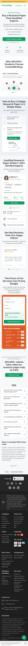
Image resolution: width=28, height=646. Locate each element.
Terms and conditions (7, 534)
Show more (13, 465)
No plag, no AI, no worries (13, 212)
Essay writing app (18, 519)
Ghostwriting (5, 584)
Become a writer (18, 521)
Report (3, 578)
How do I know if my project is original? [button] (12, 411)
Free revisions (12, 219)
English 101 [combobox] (8, 308)
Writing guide (17, 523)
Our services (5, 521)
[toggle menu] (25, 5)
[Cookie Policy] (14, 643)
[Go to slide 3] (15, 92)
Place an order (13, 138)
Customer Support (15, 292)
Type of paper (7, 298)
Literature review (6, 576)
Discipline (6, 305)
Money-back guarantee (15, 225)
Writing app (5, 566)
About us (4, 517)
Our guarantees (6, 523)
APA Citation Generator (20, 580)
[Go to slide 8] (19, 269)
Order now (19, 5)
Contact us (4, 519)
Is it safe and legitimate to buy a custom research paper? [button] (13, 404)
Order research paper (14, 39)
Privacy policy (5, 538)
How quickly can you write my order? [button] (12, 427)
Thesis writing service (7, 561)
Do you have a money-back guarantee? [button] (12, 397)
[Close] (25, 643)
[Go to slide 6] (17, 207)
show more (18, 260)
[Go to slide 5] (16, 207)
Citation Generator (19, 578)
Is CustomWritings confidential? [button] (13, 417)
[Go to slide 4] (14, 207)
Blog (15, 525)
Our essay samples (19, 517)
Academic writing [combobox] (9, 302)
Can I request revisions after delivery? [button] (12, 434)
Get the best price (14, 322)
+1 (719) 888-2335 (9, 604)
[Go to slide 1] (12, 92)
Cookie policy (5, 536)
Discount (4, 525)
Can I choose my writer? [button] (11, 422)
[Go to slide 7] (17, 269)
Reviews (4, 527)
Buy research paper (7, 555)
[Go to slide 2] (11, 207)
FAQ (15, 527)
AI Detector (17, 574)
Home (7, 471)
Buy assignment (18, 557)
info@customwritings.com (11, 600)
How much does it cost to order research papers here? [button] (13, 391)
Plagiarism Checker (19, 576)
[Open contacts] (24, 637)
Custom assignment (19, 555)
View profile (14, 203)
